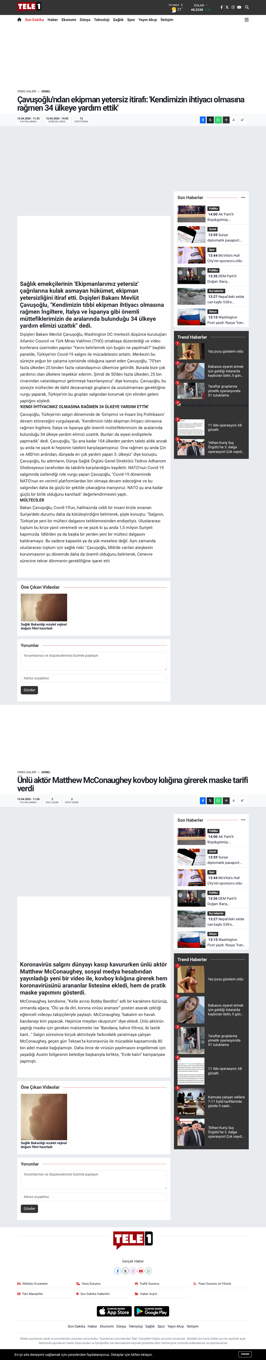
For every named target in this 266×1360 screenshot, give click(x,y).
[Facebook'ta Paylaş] (203, 119)
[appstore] (114, 1311)
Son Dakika (34, 19)
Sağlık (118, 19)
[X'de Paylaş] (210, 119)
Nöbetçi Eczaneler (35, 1284)
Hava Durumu (91, 1284)
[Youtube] (140, 1270)
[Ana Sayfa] (20, 19)
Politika (213, 208)
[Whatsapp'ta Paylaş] (218, 119)
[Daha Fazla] (226, 119)
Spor (131, 19)
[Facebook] (117, 1270)
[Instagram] (133, 1270)
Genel (45, 91)
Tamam (245, 1354)
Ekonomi (69, 19)
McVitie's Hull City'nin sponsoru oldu (224, 258)
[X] (125, 1270)
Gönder (29, 690)
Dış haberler (216, 290)
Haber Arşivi (148, 1294)
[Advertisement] (133, 57)
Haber (53, 19)
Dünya (85, 19)
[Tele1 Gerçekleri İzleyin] (29, 7)
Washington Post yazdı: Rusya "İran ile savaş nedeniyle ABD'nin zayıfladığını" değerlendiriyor (225, 320)
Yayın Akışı (148, 19)
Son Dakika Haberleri (95, 1294)
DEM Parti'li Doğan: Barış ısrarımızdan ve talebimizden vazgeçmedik (221, 279)
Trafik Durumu (149, 1284)
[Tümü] (243, 197)
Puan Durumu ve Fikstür (214, 1284)
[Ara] (247, 7)
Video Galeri (26, 91)
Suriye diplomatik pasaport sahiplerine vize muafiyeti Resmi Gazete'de (223, 238)
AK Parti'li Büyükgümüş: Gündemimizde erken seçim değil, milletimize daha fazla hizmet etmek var (225, 217)
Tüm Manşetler (32, 1294)
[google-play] (151, 1311)
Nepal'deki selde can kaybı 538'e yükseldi (225, 300)
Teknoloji (102, 19)
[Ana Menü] (247, 19)
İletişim (167, 19)
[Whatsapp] (148, 1270)
